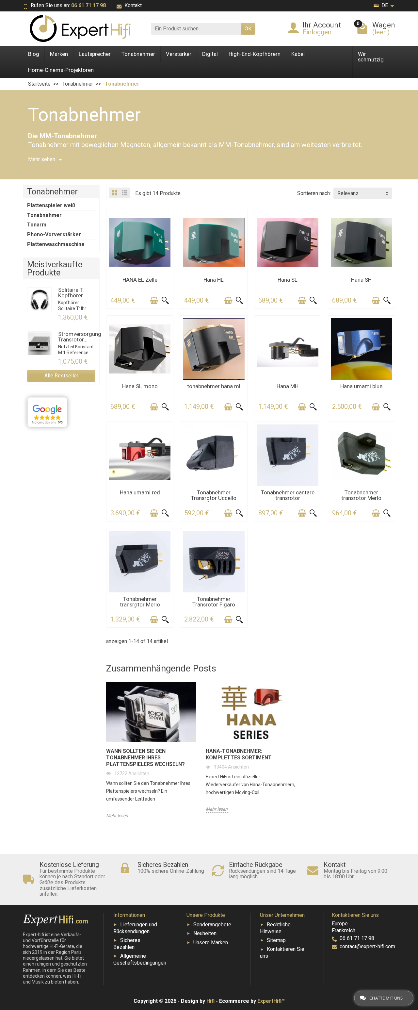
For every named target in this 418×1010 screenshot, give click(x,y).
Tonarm (36, 225)
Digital (210, 54)
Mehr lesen (117, 815)
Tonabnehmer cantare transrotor (287, 495)
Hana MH (287, 386)
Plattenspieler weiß (51, 205)
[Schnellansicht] (165, 300)
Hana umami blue (361, 386)
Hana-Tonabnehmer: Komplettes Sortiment (239, 754)
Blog (33, 54)
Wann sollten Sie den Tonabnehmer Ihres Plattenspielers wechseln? (145, 757)
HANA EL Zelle (139, 279)
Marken (59, 54)
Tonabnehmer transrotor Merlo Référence (140, 604)
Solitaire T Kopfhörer (70, 293)
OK (248, 28)
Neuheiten (205, 933)
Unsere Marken (210, 942)
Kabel (298, 54)
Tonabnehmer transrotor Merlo (361, 495)
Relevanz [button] (348, 193)
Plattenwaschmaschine (56, 244)
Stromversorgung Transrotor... (79, 337)
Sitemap (276, 940)
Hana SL (287, 279)
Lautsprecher (95, 54)
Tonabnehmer (138, 54)
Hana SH (361, 279)
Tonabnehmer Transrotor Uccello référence (213, 498)
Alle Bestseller (61, 376)
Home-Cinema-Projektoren (61, 70)
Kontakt (133, 5)
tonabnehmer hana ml (213, 386)
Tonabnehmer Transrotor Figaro (213, 602)
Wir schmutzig (371, 57)
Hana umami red (140, 492)
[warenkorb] (154, 300)
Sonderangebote (212, 924)
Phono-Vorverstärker (54, 234)
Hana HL (213, 279)
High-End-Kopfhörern (255, 54)
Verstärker (178, 54)
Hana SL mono (140, 386)
